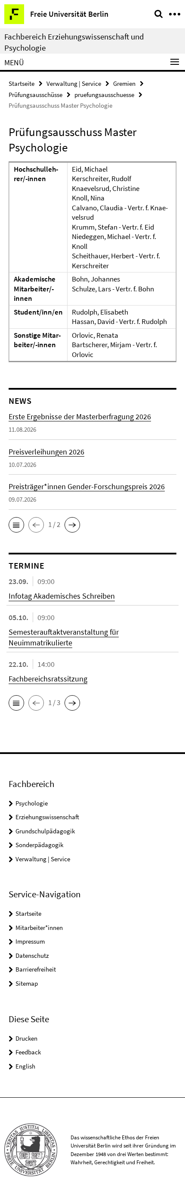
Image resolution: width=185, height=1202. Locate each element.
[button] (16, 524)
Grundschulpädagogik (45, 831)
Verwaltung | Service (73, 83)
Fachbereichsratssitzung (48, 679)
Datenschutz (32, 955)
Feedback (28, 1052)
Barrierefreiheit (35, 969)
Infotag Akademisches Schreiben (62, 596)
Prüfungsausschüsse (35, 95)
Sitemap (26, 983)
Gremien (124, 83)
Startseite (21, 83)
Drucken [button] (26, 1038)
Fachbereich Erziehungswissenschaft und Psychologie (74, 42)
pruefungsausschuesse (104, 95)
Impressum (30, 941)
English (25, 1066)
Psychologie (31, 803)
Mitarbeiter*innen (39, 927)
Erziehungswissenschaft (47, 817)
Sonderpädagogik (39, 845)
